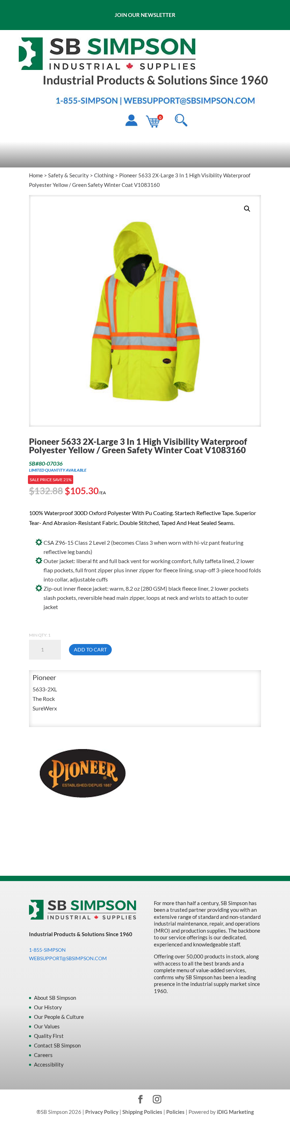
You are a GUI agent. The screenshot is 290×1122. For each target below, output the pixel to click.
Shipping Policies (142, 1112)
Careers (43, 1055)
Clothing (104, 175)
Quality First (49, 1036)
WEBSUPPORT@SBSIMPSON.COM (68, 958)
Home (36, 175)
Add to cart (90, 649)
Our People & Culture (59, 1017)
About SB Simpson (55, 997)
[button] (247, 208)
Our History (48, 1007)
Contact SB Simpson (57, 1045)
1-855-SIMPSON (47, 950)
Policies (175, 1112)
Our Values (47, 1026)
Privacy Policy (101, 1112)
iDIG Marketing (235, 1112)
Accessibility (49, 1064)
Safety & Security (68, 175)
